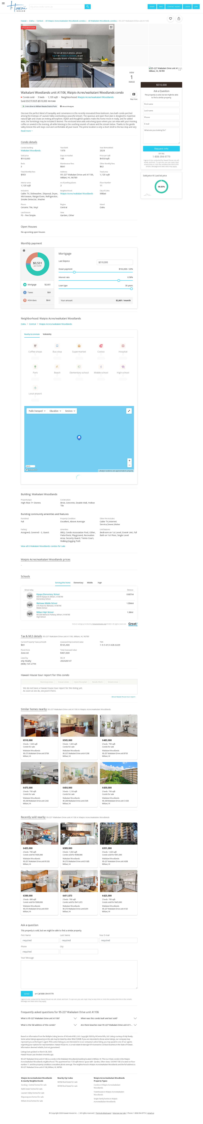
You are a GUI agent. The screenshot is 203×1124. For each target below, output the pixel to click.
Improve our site (119, 1113)
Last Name (65, 935)
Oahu (23, 324)
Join (196, 6)
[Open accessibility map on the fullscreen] (129, 411)
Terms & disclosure (103, 1113)
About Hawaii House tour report (123, 697)
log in (54, 55)
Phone (24, 946)
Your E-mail (104, 935)
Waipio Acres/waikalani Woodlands (96, 97)
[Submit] (88, 6)
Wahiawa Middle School (46, 603)
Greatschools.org (99, 624)
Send (26, 993)
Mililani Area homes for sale (32, 1101)
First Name (26, 935)
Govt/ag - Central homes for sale (34, 1085)
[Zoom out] (129, 465)
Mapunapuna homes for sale (32, 1097)
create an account (68, 55)
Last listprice (64, 261)
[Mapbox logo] (31, 469)
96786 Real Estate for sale (67, 1082)
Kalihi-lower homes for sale (31, 1089)
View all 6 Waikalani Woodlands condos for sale (43, 546)
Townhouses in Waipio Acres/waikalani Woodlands (109, 1093)
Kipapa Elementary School (48, 594)
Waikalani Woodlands (31, 150)
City (61, 946)
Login (187, 6)
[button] (37, 411)
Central (32, 324)
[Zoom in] (129, 460)
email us (150, 1113)
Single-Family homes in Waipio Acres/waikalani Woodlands (105, 1100)
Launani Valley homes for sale (32, 1093)
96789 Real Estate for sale (67, 1086)
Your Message (27, 957)
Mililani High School (44, 612)
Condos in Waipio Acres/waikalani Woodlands (107, 1086)
